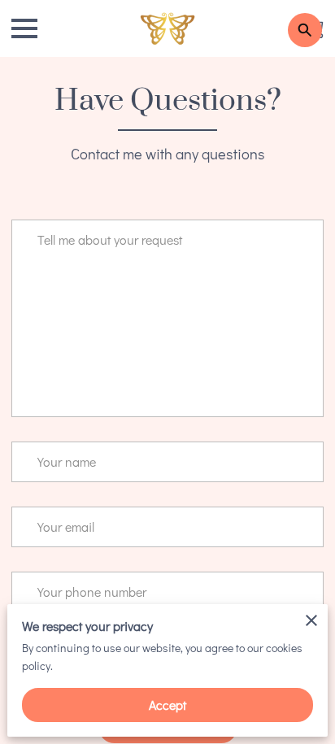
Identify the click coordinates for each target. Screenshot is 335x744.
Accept (167, 704)
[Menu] (24, 28)
